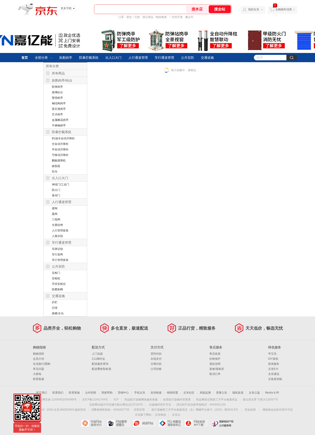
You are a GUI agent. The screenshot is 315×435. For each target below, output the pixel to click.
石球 (54, 307)
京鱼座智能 (275, 379)
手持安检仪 (59, 284)
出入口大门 (113, 57)
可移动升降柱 (60, 155)
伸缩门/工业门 (60, 184)
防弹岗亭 (57, 86)
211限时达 (98, 358)
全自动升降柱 (60, 144)
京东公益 (254, 392)
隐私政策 (238, 392)
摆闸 (54, 208)
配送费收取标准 (101, 369)
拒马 (54, 171)
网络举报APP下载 (196, 423)
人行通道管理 (138, 57)
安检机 (56, 278)
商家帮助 (107, 392)
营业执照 (250, 409)
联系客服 (38, 379)
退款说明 (214, 363)
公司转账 (156, 369)
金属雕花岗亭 (60, 120)
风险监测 (205, 392)
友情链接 (156, 392)
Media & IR (272, 392)
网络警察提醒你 (119, 423)
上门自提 (97, 353)
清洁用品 (147, 17)
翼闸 (54, 214)
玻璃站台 (57, 92)
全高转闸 (57, 225)
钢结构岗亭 (59, 103)
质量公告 (221, 392)
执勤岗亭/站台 (62, 80)
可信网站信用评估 (93, 423)
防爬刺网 (57, 289)
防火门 (56, 190)
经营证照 (139, 409)
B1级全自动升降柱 (63, 138)
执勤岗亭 (65, 57)
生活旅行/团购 (41, 363)
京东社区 (188, 392)
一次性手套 (176, 17)
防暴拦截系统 (88, 57)
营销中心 (123, 392)
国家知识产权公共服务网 (222, 423)
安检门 (56, 272)
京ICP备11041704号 (95, 399)
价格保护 (214, 358)
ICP (116, 399)
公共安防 (187, 57)
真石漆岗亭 (59, 109)
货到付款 (156, 353)
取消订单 (214, 374)
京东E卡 (273, 369)
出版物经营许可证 (160, 404)
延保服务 (273, 363)
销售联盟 (172, 392)
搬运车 (189, 17)
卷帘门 (56, 195)
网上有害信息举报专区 (170, 423)
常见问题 (38, 369)
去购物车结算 (283, 9)
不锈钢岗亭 (59, 125)
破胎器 (56, 166)
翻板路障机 (59, 160)
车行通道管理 (164, 57)
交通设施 (207, 57)
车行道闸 (57, 254)
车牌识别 (57, 249)
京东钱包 (160, 414)
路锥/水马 (58, 313)
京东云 (176, 414)
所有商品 (58, 73)
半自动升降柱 (60, 149)
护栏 (54, 302)
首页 (24, 57)
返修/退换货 (216, 369)
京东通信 (273, 374)
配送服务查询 (100, 363)
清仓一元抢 (133, 17)
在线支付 (156, 358)
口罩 (121, 17)
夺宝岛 (272, 353)
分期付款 (156, 363)
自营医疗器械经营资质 (177, 399)
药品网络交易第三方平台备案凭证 (217, 399)
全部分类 (41, 57)
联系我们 (57, 392)
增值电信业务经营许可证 (277, 409)
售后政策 (214, 353)
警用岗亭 (57, 97)
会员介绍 (38, 358)
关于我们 (41, 392)
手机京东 (139, 392)
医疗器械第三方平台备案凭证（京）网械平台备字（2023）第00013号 (195, 409)
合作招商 (90, 392)
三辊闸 (56, 219)
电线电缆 (161, 17)
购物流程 (38, 353)
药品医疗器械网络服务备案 (141, 399)
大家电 (37, 374)
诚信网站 (145, 423)
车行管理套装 (60, 260)
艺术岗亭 (57, 114)
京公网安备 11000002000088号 (57, 399)
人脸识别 (57, 236)
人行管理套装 (60, 230)
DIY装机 (273, 358)
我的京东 (253, 9)
